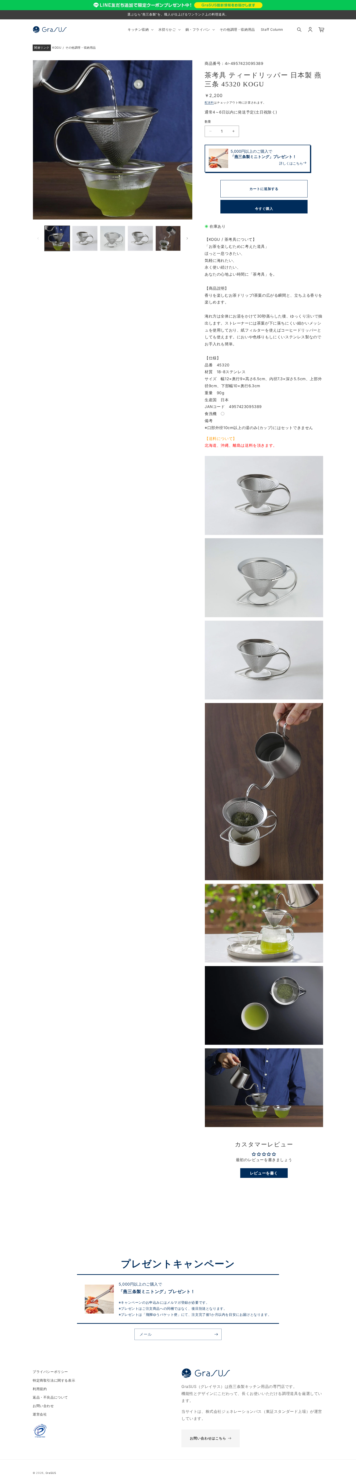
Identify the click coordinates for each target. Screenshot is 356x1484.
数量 (208, 121)
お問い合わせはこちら (208, 1438)
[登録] (216, 1334)
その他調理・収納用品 (80, 47)
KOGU (56, 47)
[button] (140, 29)
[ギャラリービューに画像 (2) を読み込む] (84, 238)
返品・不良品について (50, 1397)
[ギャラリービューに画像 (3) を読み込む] (112, 238)
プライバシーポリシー (50, 1372)
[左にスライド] (38, 238)
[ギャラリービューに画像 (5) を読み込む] (168, 238)
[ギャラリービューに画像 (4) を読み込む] (140, 238)
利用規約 (40, 1388)
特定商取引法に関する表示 (54, 1380)
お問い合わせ (43, 1406)
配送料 (209, 102)
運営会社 (40, 1414)
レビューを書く (264, 1172)
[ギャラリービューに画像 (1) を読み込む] (57, 238)
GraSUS (51, 1473)
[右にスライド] (187, 238)
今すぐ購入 (264, 208)
